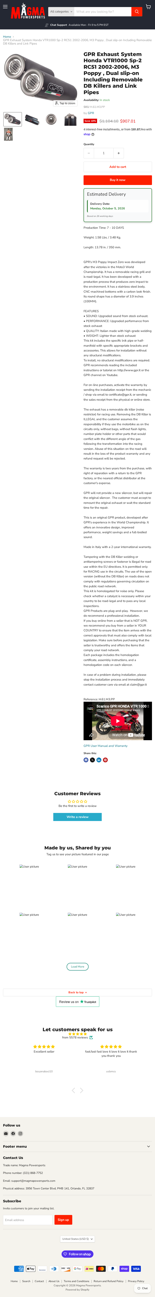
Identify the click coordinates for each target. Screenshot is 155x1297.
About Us (53, 1281)
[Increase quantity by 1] (119, 153)
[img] (77, 1034)
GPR (91, 113)
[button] (13, 119)
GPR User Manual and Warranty (106, 746)
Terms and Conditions (76, 1281)
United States (75, 1239)
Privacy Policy (136, 1281)
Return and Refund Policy (109, 1281)
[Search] (136, 11)
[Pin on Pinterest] (105, 760)
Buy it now (118, 180)
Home (7, 36)
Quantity (89, 144)
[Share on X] (92, 760)
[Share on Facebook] (86, 760)
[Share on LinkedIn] (98, 760)
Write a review (78, 817)
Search (26, 1281)
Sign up (63, 1220)
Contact (39, 1281)
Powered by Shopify (77, 1290)
